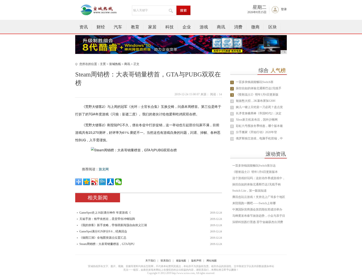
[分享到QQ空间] (86, 181)
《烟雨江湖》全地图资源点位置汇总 (102, 237)
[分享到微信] (118, 181)
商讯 (221, 27)
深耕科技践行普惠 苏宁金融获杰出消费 (257, 222)
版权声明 (196, 260)
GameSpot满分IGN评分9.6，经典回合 (103, 231)
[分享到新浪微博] (94, 181)
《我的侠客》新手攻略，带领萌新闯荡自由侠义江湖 (113, 225)
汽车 (118, 27)
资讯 (83, 27)
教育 (135, 27)
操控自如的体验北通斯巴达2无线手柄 (256, 184)
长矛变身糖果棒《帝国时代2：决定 (258, 113)
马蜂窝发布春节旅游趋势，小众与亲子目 (258, 215)
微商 (255, 27)
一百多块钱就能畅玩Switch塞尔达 (254, 165)
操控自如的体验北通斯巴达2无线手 (258, 88)
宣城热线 (115, 64)
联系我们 (166, 260)
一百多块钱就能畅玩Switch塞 (254, 82)
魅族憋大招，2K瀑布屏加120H (255, 100)
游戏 (204, 27)
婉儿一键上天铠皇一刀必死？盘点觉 (259, 107)
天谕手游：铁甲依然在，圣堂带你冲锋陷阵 (107, 218)
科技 (169, 27)
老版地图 (181, 260)
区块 (272, 27)
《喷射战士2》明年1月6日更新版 (257, 94)
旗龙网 (104, 169)
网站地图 (212, 260)
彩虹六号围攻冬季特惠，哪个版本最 (259, 125)
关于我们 (150, 260)
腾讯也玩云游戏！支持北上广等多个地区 (258, 197)
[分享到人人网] (110, 181)
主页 (103, 64)
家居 (152, 27)
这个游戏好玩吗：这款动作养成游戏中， (258, 178)
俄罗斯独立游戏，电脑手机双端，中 (259, 138)
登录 (284, 9)
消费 (238, 27)
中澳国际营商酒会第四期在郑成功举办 (257, 209)
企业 (186, 27)
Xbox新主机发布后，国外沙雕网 (257, 119)
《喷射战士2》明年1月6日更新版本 (255, 171)
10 (232, 138)
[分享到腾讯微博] (102, 181)
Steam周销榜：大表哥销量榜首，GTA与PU (106, 244)
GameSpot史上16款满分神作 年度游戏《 (105, 212)
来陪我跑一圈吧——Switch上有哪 (254, 203)
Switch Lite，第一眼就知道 (249, 190)
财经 (101, 27)
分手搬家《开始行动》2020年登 (256, 132)
